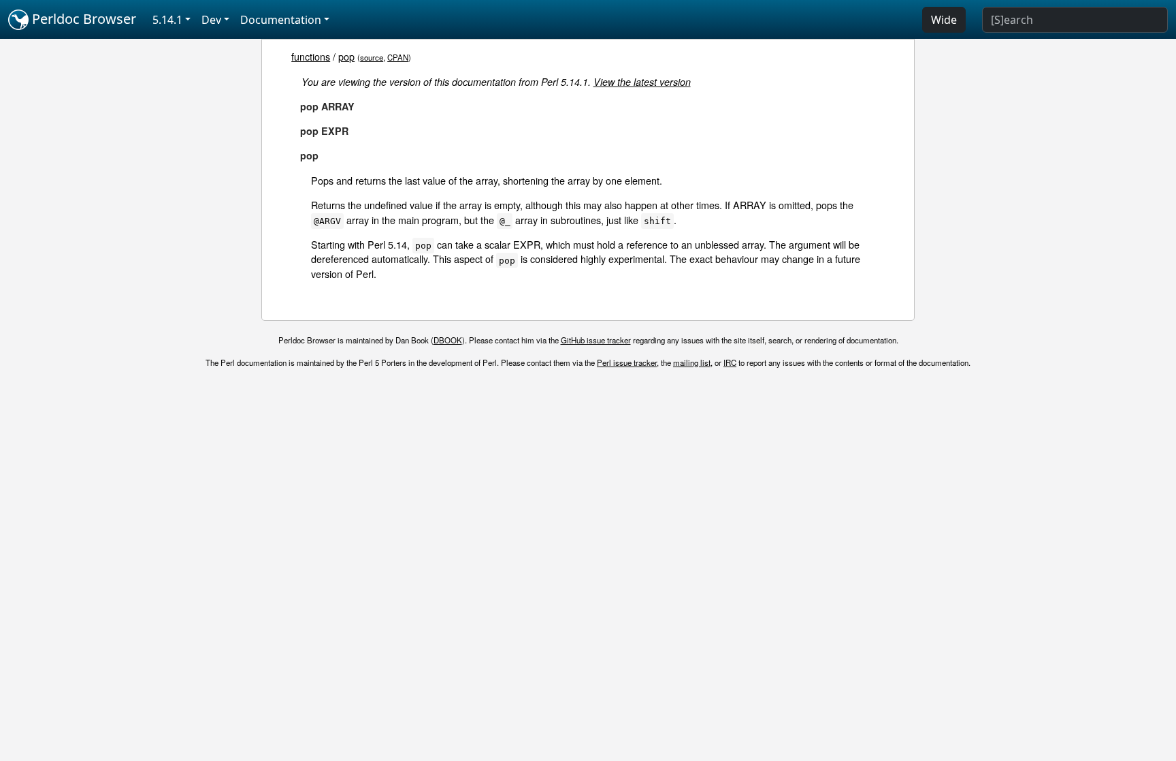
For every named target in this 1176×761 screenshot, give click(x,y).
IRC (729, 362)
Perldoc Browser (82, 19)
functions (310, 56)
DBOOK (448, 340)
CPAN (397, 57)
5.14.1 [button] (167, 19)
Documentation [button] (280, 19)
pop (346, 56)
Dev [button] (211, 19)
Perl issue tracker (627, 362)
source (371, 57)
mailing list (691, 362)
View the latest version (642, 82)
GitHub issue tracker (596, 340)
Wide (944, 19)
